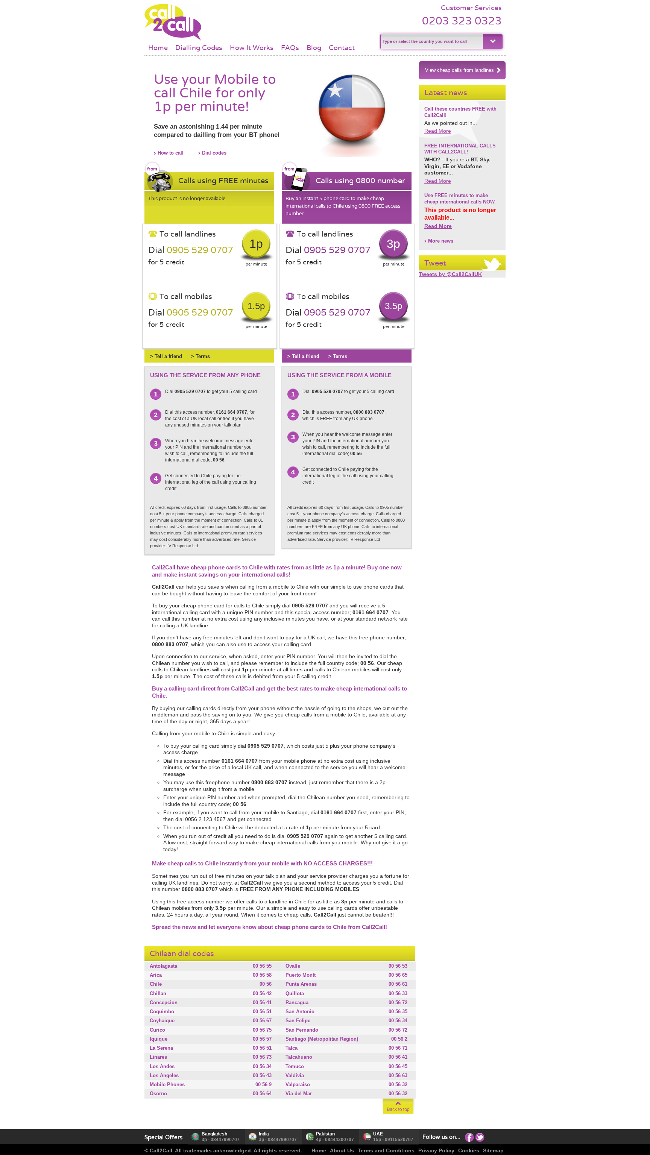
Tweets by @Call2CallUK (450, 274)
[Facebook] (469, 1137)
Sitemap (493, 1150)
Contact (342, 48)
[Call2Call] (172, 39)
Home (158, 48)
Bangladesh (214, 1134)
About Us (342, 1150)
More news (440, 241)
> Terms (200, 356)
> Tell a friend (166, 356)
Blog (314, 48)
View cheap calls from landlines (459, 70)
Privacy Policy (436, 1150)
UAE (378, 1134)
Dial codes (214, 153)
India (264, 1134)
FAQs (290, 48)
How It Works (251, 48)
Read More (437, 131)
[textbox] (431, 42)
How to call (171, 153)
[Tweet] (479, 1137)
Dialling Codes (198, 48)
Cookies (468, 1150)
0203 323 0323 (462, 21)
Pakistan (325, 1134)
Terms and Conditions (386, 1150)
